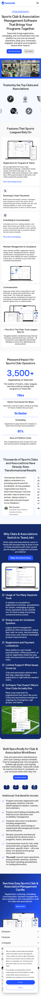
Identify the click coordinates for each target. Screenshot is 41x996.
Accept (20, 982)
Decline (20, 987)
